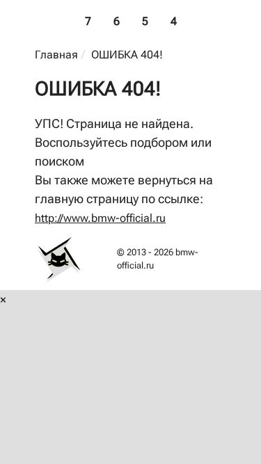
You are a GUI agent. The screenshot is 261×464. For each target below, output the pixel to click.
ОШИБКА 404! (127, 54)
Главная (56, 54)
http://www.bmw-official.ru (100, 218)
